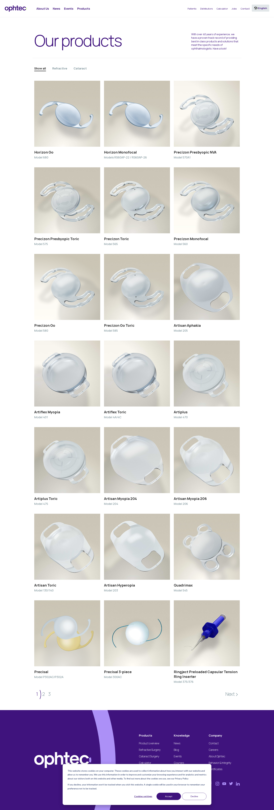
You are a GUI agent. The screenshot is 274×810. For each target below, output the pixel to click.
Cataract (80, 68)
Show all (40, 68)
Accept (168, 796)
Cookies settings (143, 796)
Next (230, 694)
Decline (194, 796)
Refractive (59, 68)
